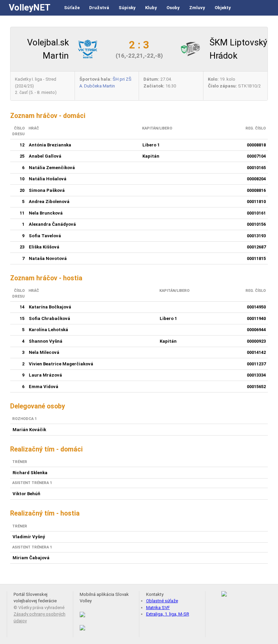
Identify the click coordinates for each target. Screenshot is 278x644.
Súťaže (72, 7)
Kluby (151, 7)
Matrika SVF (158, 607)
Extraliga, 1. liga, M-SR (167, 614)
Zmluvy (197, 7)
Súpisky (127, 7)
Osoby (173, 7)
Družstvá (99, 7)
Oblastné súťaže (162, 600)
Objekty (223, 7)
